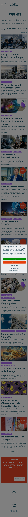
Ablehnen (14, 262)
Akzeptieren (14, 259)
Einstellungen (14, 265)
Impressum (10, 270)
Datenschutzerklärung (16, 270)
